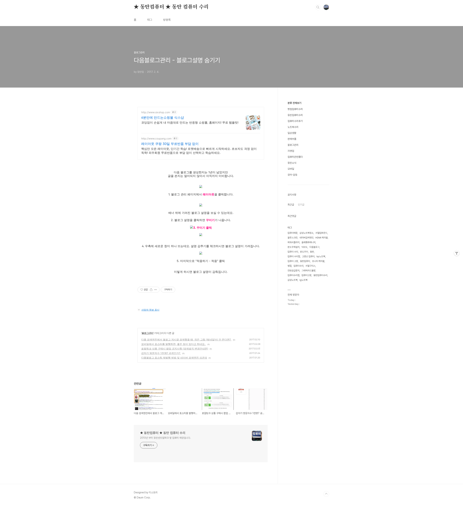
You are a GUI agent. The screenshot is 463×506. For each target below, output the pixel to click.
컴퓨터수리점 (294, 275)
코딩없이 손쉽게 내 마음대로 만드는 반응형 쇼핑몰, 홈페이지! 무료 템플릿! (189, 122)
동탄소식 (292, 162)
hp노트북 (321, 256)
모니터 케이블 (318, 261)
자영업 (291, 150)
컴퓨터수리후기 (295, 121)
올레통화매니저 (308, 242)
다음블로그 (314, 247)
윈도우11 (304, 251)
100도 (304, 247)
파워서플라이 (294, 242)
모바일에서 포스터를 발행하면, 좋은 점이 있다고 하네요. (173, 344)
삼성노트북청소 (306, 233)
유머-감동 (292, 174)
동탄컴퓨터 (305, 261)
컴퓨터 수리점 (294, 256)
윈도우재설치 (294, 247)
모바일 (291, 168)
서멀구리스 (310, 265)
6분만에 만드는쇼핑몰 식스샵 (162, 117)
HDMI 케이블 (321, 237)
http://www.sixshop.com (155, 112)
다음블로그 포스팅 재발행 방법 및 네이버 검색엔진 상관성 (174, 357)
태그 (149, 20)
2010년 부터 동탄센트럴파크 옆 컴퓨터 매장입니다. (165, 437)
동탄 (312, 251)
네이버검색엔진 (306, 237)
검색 (318, 7)
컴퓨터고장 (306, 275)
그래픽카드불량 (308, 270)
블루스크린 (293, 237)
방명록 (167, 20)
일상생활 (292, 133)
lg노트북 (303, 280)
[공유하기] (151, 289)
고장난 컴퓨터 (308, 256)
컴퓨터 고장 (293, 261)
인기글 (301, 204)
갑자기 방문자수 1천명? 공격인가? (161, 353)
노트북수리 (293, 127)
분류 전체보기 (294, 102)
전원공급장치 (294, 270)
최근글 (291, 204)
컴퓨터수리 (298, 265)
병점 (290, 265)
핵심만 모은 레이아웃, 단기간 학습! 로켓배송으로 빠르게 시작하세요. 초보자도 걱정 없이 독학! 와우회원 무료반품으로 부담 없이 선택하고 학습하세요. (199, 150)
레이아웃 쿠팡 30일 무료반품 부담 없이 (170, 144)
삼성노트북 (293, 280)
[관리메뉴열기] (456, 253)
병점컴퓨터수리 (295, 109)
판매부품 (292, 138)
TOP (326, 494)
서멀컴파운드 (321, 233)
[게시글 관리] (155, 289)
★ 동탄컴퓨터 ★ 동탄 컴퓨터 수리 (171, 7)
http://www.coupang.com (156, 138)
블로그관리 (147, 332)
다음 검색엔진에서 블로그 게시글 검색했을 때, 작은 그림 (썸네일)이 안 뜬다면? (186, 339)
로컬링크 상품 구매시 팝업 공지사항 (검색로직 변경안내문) (174, 348)
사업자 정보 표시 (150, 309)
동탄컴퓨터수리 (295, 115)
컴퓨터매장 (293, 233)
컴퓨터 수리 (293, 251)
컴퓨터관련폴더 (295, 156)
